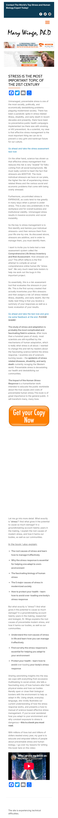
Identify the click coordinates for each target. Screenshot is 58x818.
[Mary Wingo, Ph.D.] (29, 32)
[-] (40, 14)
